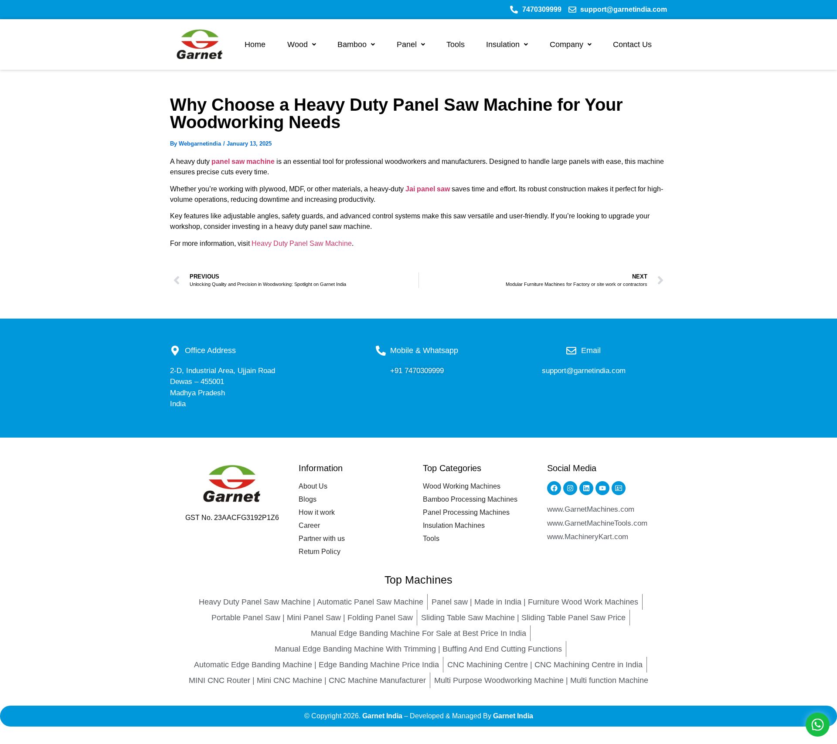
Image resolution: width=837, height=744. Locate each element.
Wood (297, 44)
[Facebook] (554, 488)
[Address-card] (619, 488)
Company (566, 44)
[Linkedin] (586, 488)
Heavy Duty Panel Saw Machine (302, 243)
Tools (455, 44)
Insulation (503, 44)
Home (255, 44)
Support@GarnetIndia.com (584, 371)
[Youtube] (602, 488)
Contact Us (632, 44)
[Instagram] (570, 488)
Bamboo (352, 44)
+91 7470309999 (417, 371)
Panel (407, 44)
